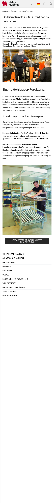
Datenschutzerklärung (14, 287)
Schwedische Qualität (13, 258)
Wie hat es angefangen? (13, 254)
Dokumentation (10, 296)
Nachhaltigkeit (9, 262)
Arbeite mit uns (10, 292)
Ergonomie (7, 271)
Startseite (6, 11)
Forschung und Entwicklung (15, 279)
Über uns (7, 266)
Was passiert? (9, 283)
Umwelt (6, 275)
